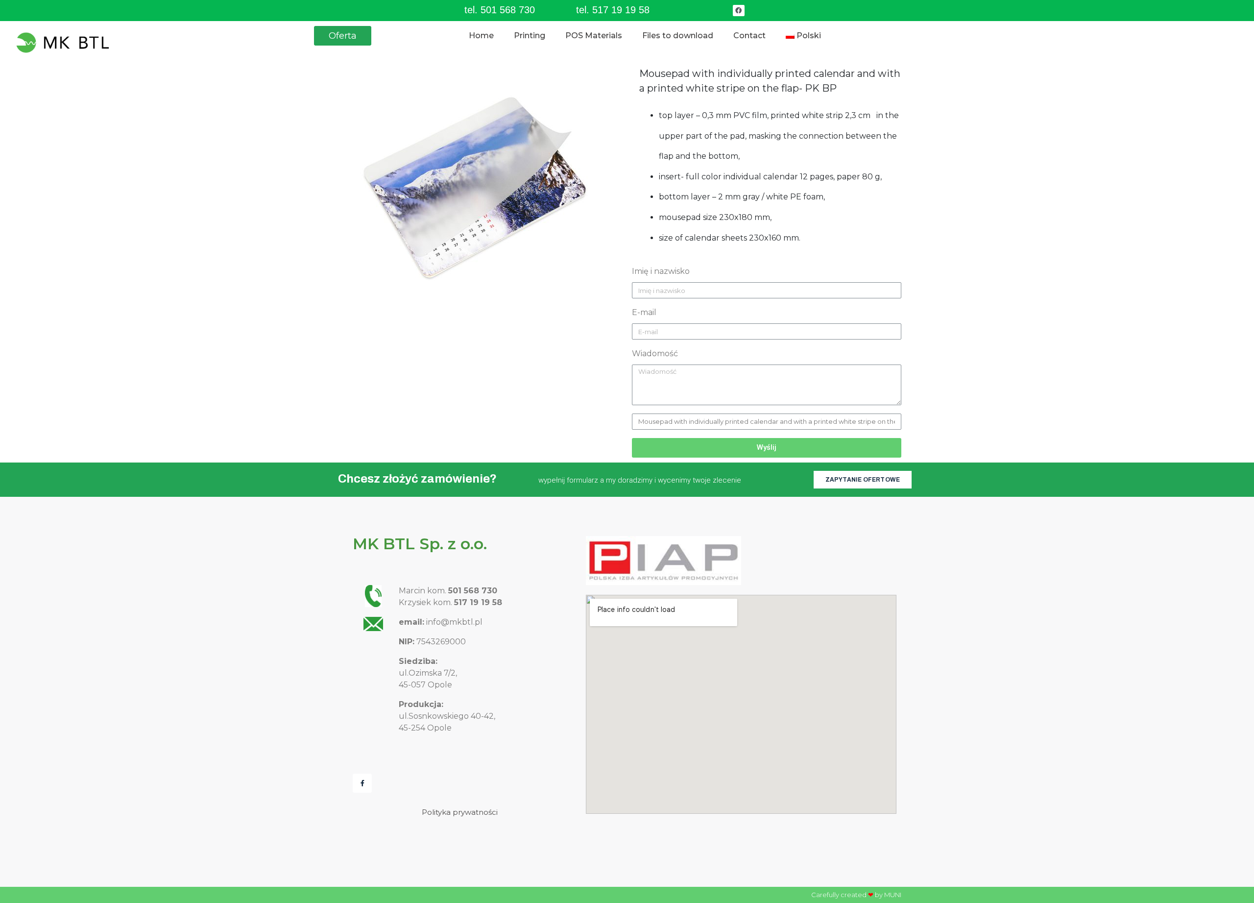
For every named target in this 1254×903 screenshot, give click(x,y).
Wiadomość (655, 353)
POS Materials (593, 35)
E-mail (644, 312)
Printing (529, 35)
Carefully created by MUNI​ (856, 895)
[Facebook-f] (362, 783)
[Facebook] (738, 10)
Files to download (677, 35)
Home (481, 35)
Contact (749, 35)
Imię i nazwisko (661, 271)
